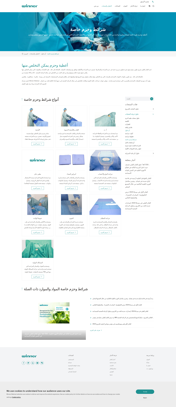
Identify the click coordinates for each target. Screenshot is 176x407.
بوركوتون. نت (149, 368)
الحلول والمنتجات (107, 6)
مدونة (111, 374)
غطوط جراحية (129, 136)
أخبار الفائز (112, 359)
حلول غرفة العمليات (132, 114)
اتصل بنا (142, 6)
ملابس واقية (128, 127)
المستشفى (71, 359)
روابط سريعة (150, 355)
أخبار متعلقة (130, 160)
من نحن (96, 6)
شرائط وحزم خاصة (53, 54)
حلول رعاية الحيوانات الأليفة (133, 149)
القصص (112, 371)
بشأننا (147, 362)
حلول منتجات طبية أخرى (132, 118)
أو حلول (43, 54)
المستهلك (70, 368)
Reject (145, 398)
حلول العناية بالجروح (132, 109)
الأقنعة (127, 121)
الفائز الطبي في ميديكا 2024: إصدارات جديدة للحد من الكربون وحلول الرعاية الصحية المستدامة (138, 206)
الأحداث (111, 365)
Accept (145, 391)
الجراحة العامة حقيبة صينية (133, 145)
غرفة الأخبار (133, 6)
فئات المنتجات (131, 104)
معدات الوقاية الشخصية (74, 365)
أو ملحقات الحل (129, 142)
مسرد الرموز (144, 2)
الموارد (125, 6)
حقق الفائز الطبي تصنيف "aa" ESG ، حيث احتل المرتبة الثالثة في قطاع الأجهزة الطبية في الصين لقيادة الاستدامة (137, 169)
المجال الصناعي (72, 371)
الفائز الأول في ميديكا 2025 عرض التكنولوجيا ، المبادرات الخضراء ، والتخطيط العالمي (136, 195)
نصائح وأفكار (113, 368)
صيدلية (70, 362)
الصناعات (117, 6)
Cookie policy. (16, 397)
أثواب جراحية (129, 133)
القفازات (127, 124)
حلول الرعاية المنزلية (132, 153)
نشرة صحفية (113, 362)
